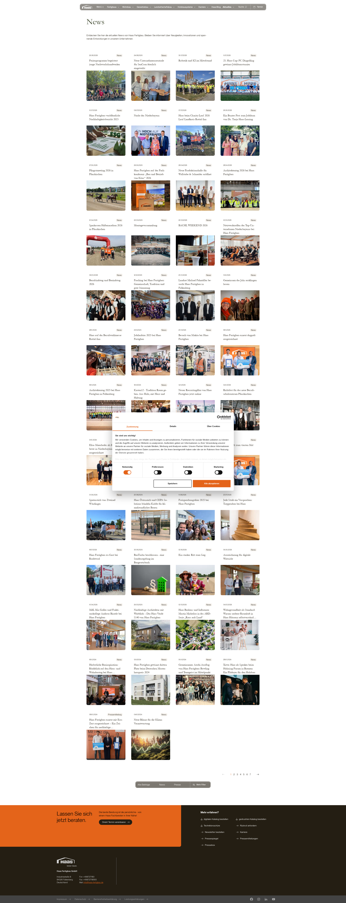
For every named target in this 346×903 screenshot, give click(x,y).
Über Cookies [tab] (213, 426)
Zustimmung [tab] (133, 427)
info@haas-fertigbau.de (93, 882)
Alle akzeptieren (211, 483)
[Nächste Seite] (258, 774)
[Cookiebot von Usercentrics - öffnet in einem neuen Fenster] (219, 417)
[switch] (158, 472)
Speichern (172, 483)
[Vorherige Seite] (223, 774)
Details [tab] (173, 426)
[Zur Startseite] (87, 7)
